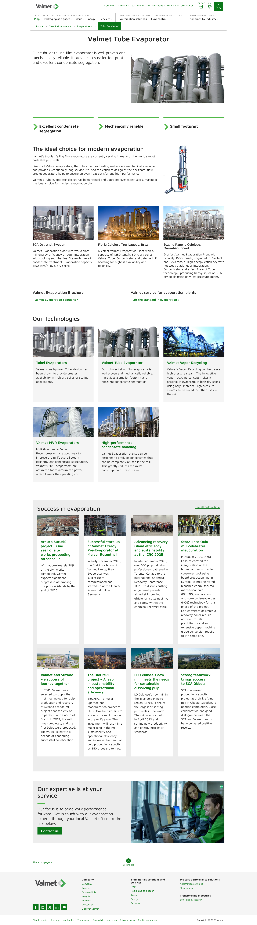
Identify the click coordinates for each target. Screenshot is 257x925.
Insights (86, 896)
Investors (86, 900)
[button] (39, 26)
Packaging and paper (142, 890)
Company (87, 883)
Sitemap (55, 920)
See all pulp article (207, 507)
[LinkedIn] (57, 907)
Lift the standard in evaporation (155, 299)
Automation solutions (191, 883)
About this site (40, 920)
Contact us (50, 831)
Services (135, 903)
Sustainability (89, 892)
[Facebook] (36, 907)
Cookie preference (148, 920)
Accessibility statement (105, 920)
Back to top (128, 864)
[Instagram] (43, 907)
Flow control (186, 888)
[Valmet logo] (47, 6)
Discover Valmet (90, 908)
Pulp (133, 886)
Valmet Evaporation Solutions (55, 299)
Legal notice (68, 920)
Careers (86, 888)
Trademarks (83, 920)
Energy (134, 899)
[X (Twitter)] (50, 907)
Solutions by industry (191, 899)
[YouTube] (64, 907)
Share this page (41, 862)
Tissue (134, 895)
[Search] (218, 6)
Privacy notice (128, 920)
